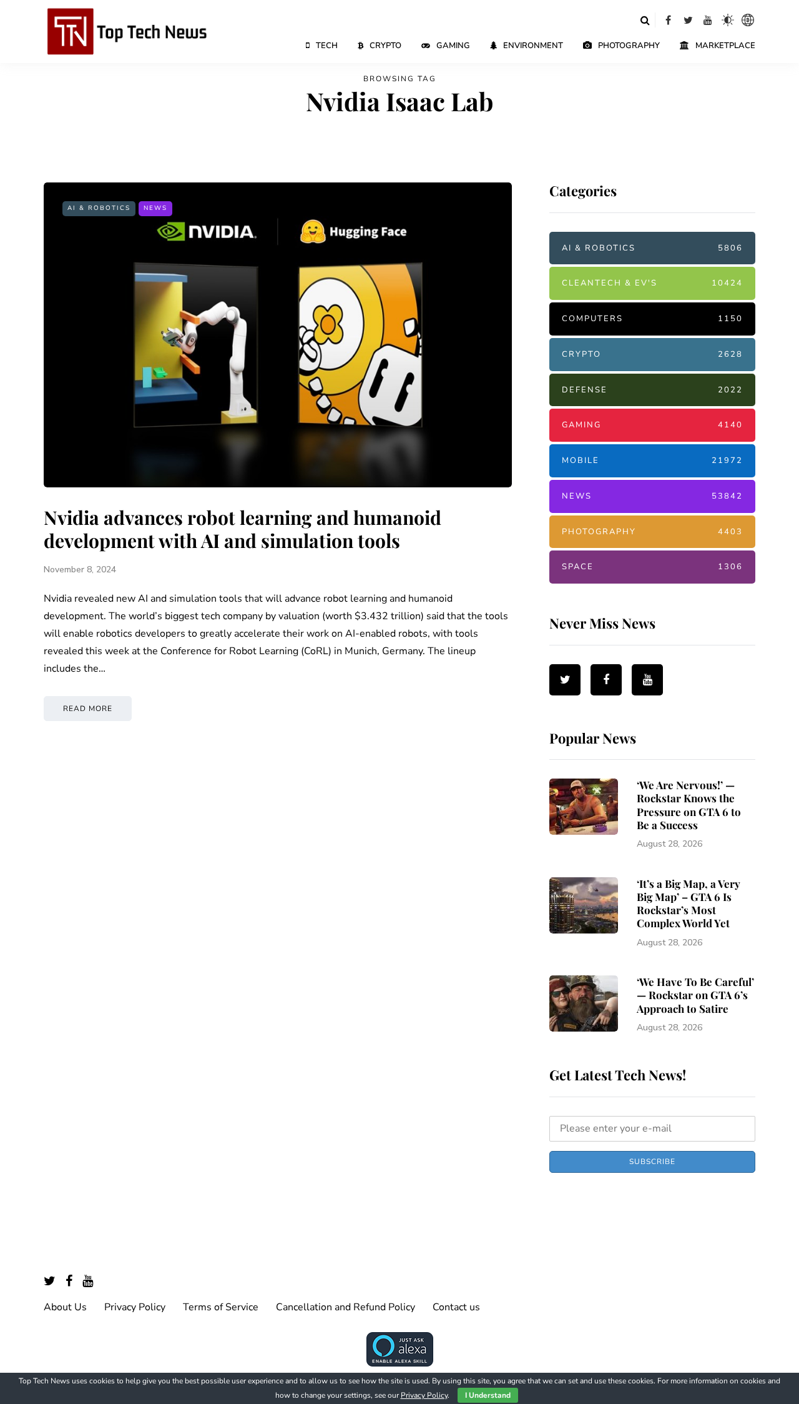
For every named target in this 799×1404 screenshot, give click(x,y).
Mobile (652, 460)
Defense (652, 390)
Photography (629, 45)
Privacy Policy (134, 1307)
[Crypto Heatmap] (748, 20)
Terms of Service (220, 1307)
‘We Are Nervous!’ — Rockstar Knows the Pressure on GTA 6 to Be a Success (689, 805)
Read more (87, 709)
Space (652, 566)
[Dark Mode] (728, 20)
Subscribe (652, 1162)
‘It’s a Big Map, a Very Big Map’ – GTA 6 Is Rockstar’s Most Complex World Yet (688, 903)
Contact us (456, 1307)
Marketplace (725, 45)
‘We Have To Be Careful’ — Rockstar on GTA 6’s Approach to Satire (695, 995)
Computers (652, 318)
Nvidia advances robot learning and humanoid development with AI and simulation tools (242, 529)
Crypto (385, 45)
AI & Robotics (98, 208)
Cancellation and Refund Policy (345, 1307)
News (155, 208)
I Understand (488, 1395)
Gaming (453, 45)
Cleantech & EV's (652, 283)
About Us (65, 1307)
